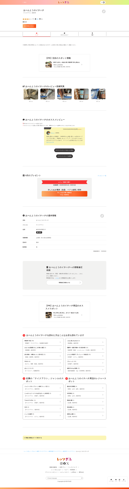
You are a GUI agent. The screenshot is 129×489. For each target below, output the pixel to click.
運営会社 (81, 472)
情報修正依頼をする (64, 282)
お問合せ (73, 472)
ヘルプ (66, 469)
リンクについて (72, 467)
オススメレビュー (64, 34)
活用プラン (62, 467)
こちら (57, 278)
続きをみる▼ (50, 142)
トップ (36, 34)
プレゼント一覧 (101, 175)
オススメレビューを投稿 (64, 156)
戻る (25, 2)
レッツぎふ (27, 451)
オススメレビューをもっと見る (64, 150)
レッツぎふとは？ (56, 469)
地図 (92, 34)
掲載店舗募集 (53, 467)
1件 (38, 19)
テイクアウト (27, 12)
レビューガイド (64, 472)
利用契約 (72, 469)
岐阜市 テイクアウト (69, 451)
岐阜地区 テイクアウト (55, 451)
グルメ (33, 451)
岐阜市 (34, 12)
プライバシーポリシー (51, 472)
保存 (104, 11)
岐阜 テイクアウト (42, 451)
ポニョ (53, 133)
